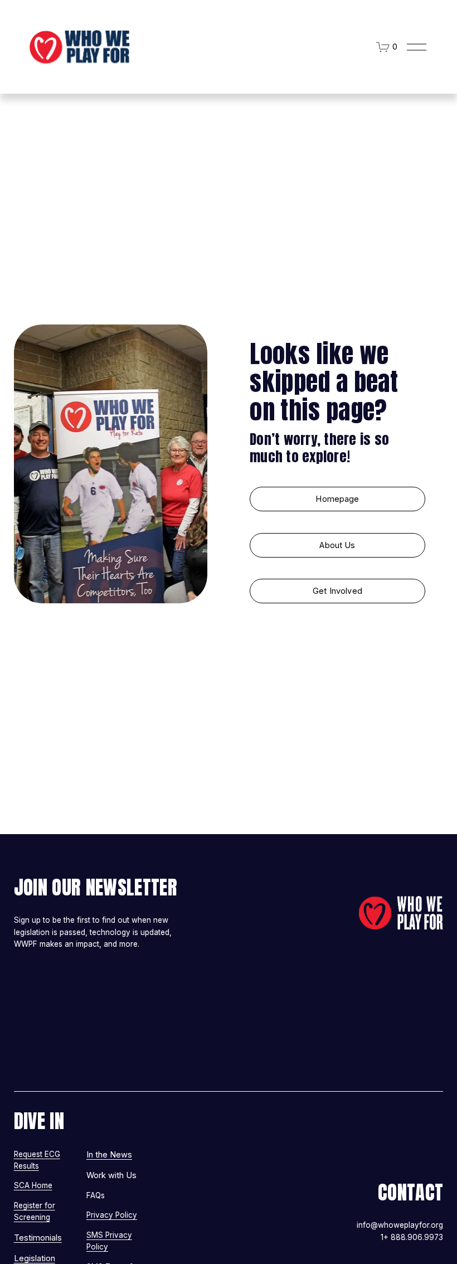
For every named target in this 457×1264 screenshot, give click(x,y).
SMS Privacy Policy (109, 1241)
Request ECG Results (37, 1160)
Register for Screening (34, 1211)
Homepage (337, 499)
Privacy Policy (111, 1214)
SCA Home (33, 1185)
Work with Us (111, 1175)
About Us (337, 545)
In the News (109, 1155)
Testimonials (38, 1238)
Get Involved (337, 591)
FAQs (95, 1195)
